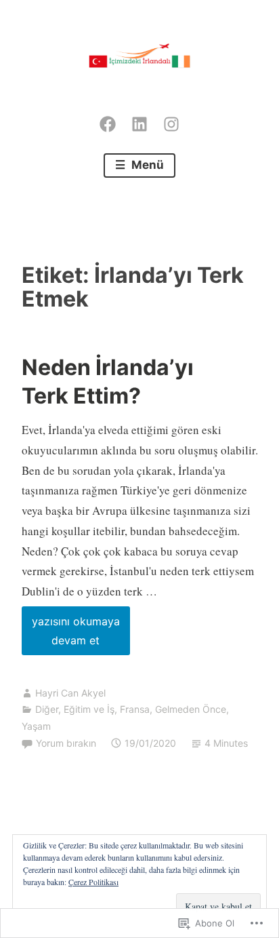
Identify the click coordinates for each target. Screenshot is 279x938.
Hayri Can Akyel (70, 693)
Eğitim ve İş (89, 709)
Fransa (135, 709)
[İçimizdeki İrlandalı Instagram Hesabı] (171, 120)
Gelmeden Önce (190, 709)
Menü (146, 165)
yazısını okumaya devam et (71, 634)
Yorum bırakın (66, 743)
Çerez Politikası (93, 881)
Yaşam (36, 726)
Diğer (46, 709)
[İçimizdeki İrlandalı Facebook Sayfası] (107, 120)
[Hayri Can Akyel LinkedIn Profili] (139, 120)
